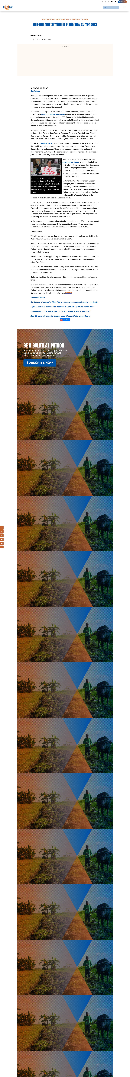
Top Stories (84, 19)
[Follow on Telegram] (115, 2)
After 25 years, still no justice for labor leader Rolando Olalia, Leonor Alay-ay (60, 316)
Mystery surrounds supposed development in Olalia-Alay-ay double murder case (62, 307)
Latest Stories (76, 19)
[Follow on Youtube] (112, 2)
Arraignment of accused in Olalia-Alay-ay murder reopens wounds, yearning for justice (64, 302)
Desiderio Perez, (46, 143)
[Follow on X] (105, 2)
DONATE (122, 1)
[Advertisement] (69, 61)
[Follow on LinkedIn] (108, 2)
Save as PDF (66, 319)
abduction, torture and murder (53, 114)
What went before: (38, 298)
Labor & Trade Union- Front (63, 19)
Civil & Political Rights (48, 19)
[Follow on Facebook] (102, 2)
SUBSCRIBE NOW (40, 362)
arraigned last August (71, 162)
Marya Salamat (37, 35)
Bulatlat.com (35, 91)
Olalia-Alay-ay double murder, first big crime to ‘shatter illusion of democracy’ (61, 311)
